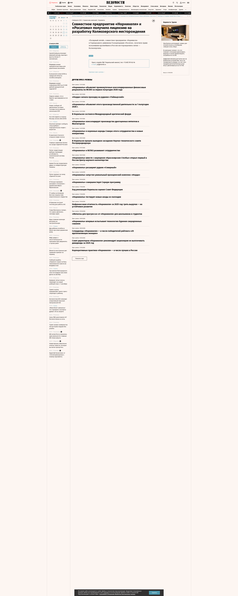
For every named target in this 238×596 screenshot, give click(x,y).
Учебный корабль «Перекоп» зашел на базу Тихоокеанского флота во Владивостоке (57, 262)
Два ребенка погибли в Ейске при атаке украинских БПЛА (58, 230)
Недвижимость (118, 6)
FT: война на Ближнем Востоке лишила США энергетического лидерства (58, 195)
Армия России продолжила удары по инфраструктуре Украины (58, 165)
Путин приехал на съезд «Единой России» (57, 175)
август (63, 17)
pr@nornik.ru (101, 64)
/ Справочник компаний (89, 20)
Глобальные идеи (60, 6)
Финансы (85, 6)
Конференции (173, 9)
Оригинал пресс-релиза (96, 72)
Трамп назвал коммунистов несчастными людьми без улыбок (58, 326)
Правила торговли (62, 9)
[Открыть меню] (188, 3)
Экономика (77, 6)
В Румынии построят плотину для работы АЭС (57, 203)
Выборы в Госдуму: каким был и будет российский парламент (176, 16)
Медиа (110, 6)
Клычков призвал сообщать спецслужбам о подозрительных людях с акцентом (58, 126)
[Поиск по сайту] (177, 3)
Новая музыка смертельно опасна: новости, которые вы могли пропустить (58, 345)
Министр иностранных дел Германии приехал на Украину (58, 252)
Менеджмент (145, 6)
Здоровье (158, 9)
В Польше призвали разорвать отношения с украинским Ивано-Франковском (57, 184)
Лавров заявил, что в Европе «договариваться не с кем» (58, 98)
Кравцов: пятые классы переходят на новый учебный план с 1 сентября (58, 282)
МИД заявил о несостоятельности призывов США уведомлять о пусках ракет (58, 240)
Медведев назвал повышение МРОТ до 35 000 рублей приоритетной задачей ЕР (58, 86)
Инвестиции (94, 6)
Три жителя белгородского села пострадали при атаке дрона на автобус (58, 272)
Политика (128, 6)
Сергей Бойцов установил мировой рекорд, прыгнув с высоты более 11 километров (58, 56)
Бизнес (70, 6)
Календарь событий (52, 17)
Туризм (181, 9)
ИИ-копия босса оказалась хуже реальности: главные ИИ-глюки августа (58, 336)
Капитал (108, 9)
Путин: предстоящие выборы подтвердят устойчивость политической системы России (57, 154)
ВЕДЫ (53, 9)
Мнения (170, 6)
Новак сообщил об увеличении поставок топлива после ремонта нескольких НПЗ (57, 108)
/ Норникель (101, 20)
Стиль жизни (154, 6)
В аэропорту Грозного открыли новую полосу (57, 136)
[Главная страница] (115, 2)
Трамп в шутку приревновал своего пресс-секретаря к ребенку (58, 291)
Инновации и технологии (138, 9)
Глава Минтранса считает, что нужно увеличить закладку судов (57, 212)
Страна (114, 9)
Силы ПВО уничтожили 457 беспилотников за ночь (58, 318)
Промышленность (124, 9)
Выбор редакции (77, 16)
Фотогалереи (179, 6)
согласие (106, 592)
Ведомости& (92, 9)
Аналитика (100, 9)
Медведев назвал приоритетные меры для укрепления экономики (57, 66)
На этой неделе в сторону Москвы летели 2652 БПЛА (57, 118)
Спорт (165, 9)
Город (84, 9)
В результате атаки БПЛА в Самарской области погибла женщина (58, 75)
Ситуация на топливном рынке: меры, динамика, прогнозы (138, 16)
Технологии (102, 6)
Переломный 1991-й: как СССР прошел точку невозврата (101, 16)
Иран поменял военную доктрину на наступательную (57, 221)
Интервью (163, 6)
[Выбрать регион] (173, 3)
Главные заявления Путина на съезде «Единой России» (58, 143)
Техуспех (151, 9)
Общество (136, 6)
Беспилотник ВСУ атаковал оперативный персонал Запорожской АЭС (58, 301)
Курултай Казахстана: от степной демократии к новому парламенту (57, 355)
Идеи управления (75, 9)
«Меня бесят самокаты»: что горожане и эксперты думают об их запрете (57, 309)
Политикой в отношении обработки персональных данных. (117, 594)
